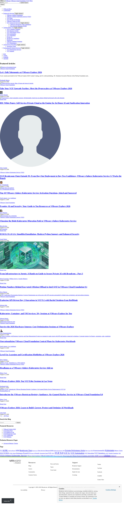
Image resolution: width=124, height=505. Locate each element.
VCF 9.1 (67, 453)
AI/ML (5, 450)
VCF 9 (52, 453)
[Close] (119, 486)
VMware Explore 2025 (57, 455)
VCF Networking (89, 453)
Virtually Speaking (113, 453)
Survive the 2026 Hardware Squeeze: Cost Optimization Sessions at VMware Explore (37, 327)
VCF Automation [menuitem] (11, 34)
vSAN (96, 456)
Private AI (32, 453)
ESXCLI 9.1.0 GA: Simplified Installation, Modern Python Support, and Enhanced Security (39, 234)
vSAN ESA (101, 455)
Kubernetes (109, 450)
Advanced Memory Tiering (10, 443)
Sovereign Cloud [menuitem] (11, 46)
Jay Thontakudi (4, 185)
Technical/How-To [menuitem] (8, 27)
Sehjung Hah (3, 305)
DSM (64, 450)
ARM (17, 450)
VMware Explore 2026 (9, 429)
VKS (120, 453)
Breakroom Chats (26, 450)
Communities (6, 10)
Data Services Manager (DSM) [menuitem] (18, 26)
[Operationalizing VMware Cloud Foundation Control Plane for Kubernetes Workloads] (55, 336)
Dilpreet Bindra (4, 318)
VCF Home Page (8, 430)
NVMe (10, 453)
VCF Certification (8, 435)
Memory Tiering (118, 450)
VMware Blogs (7, 9)
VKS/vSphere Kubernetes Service (13, 455)
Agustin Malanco (22, 278)
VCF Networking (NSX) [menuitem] (13, 32)
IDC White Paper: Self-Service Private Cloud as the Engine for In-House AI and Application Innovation (45, 103)
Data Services (35, 450)
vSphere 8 (113, 455)
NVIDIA (6, 453)
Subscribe (7, 501)
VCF (49, 453)
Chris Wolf (3, 413)
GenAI (89, 450)
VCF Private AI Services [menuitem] (13, 19)
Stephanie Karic (4, 386)
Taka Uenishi (3, 168)
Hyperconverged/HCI (99, 450)
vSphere (107, 455)
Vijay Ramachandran (5, 333)
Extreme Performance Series (75, 450)
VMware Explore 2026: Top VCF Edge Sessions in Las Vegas (26, 381)
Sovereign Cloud (44, 453)
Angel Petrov (3, 239)
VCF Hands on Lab (8, 432)
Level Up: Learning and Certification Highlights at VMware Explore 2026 (32, 355)
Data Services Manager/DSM (45, 450)
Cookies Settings (111, 489)
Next (7, 416)
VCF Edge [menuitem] (10, 18)
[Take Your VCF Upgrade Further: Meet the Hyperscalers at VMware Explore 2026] (16, 83)
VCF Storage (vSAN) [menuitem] (12, 31)
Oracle (14, 453)
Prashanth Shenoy (5, 80)
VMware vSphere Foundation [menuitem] (15, 15)
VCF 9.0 (59, 453)
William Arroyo (13, 278)
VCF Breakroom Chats (9, 434)
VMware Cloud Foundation (7, 68)
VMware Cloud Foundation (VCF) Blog (22, 1)
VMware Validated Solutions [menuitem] (14, 41)
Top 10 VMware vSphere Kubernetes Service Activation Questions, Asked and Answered (38, 193)
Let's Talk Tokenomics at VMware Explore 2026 (21, 72)
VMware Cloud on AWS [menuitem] (13, 21)
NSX (1, 453)
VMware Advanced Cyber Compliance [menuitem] (20, 24)
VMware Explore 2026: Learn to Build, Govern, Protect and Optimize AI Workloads (36, 408)
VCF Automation (77, 453)
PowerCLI (26, 453)
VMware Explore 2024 (46, 456)
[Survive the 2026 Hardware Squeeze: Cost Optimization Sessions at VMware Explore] (7, 321)
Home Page (3, 99)
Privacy (43, 490)
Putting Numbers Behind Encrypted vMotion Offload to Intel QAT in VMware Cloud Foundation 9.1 (43, 287)
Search (2, 2)
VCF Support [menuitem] (10, 51)
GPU (92, 450)
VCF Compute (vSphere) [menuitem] (13, 29)
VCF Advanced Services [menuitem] (13, 23)
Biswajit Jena (3, 226)
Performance (19, 453)
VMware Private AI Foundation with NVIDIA (83, 455)
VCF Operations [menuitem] (11, 35)
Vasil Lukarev (3, 198)
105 (5, 416)
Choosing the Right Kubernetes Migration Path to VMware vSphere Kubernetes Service (38, 221)
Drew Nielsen (3, 359)
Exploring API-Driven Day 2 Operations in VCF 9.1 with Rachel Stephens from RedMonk (39, 300)
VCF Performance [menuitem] (12, 43)
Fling (86, 450)
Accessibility (24, 490)
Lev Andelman (12, 198)
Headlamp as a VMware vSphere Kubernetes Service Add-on (26, 368)
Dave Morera (3, 292)
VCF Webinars (7, 437)
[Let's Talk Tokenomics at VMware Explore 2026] (8, 67)
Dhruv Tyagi (3, 373)
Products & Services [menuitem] (8, 13)
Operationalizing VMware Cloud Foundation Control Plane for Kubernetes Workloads (37, 341)
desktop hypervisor (57, 450)
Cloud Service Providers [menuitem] (9, 44)
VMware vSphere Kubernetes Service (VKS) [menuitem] (19, 16)
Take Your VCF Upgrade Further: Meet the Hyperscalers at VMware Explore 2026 (36, 88)
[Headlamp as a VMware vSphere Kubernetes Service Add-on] (12, 362)
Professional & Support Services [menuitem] (12, 48)
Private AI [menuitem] (9, 37)
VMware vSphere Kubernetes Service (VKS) (12, 172)
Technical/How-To (5, 391)
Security (37, 453)
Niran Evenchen (4, 278)
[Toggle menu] (0, 6)
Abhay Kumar (4, 95)
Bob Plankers (3, 212)
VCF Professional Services (7, 189)
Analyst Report (11, 450)
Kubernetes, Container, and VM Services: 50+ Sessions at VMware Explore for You (36, 313)
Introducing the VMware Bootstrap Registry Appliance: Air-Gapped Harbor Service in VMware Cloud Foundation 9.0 (51, 394)
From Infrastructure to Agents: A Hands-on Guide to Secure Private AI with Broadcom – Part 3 (41, 274)
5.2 (1, 450)
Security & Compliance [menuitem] (13, 38)
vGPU (106, 453)
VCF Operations (99, 453)
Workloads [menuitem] (9, 40)
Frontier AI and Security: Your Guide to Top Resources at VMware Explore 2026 (35, 206)
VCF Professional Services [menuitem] (14, 49)
